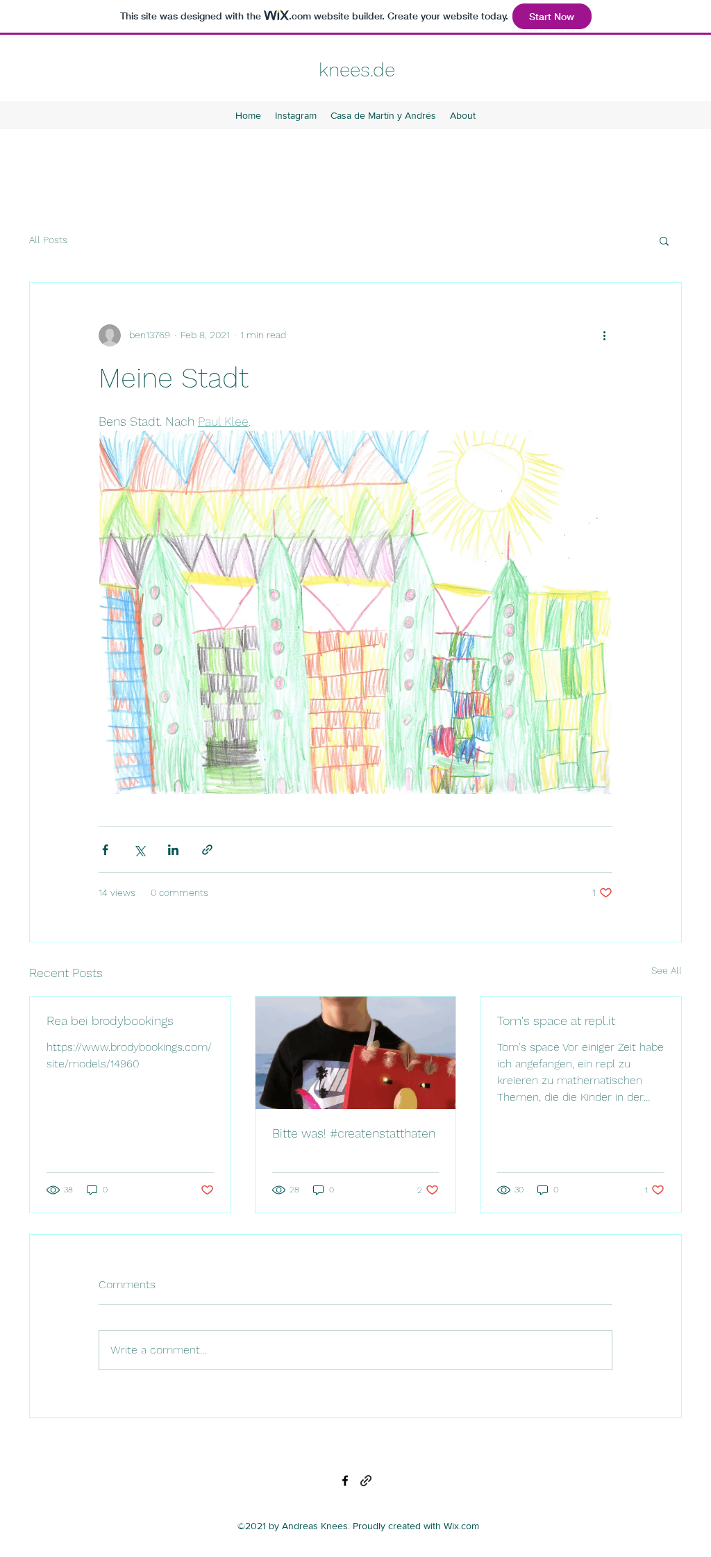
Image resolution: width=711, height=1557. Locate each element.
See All (666, 970)
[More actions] (604, 335)
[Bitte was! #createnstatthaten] (356, 1053)
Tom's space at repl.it (556, 1020)
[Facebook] (345, 1481)
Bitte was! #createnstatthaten (353, 1133)
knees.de (357, 69)
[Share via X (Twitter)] (139, 849)
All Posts (48, 239)
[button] (664, 240)
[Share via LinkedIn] (173, 849)
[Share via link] (207, 849)
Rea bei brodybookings (110, 1020)
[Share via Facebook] (105, 849)
